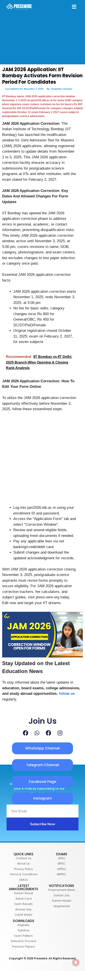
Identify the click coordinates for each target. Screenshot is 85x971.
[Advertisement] (42, 460)
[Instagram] (60, 733)
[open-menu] (74, 7)
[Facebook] (25, 733)
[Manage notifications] (75, 962)
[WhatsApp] (37, 733)
